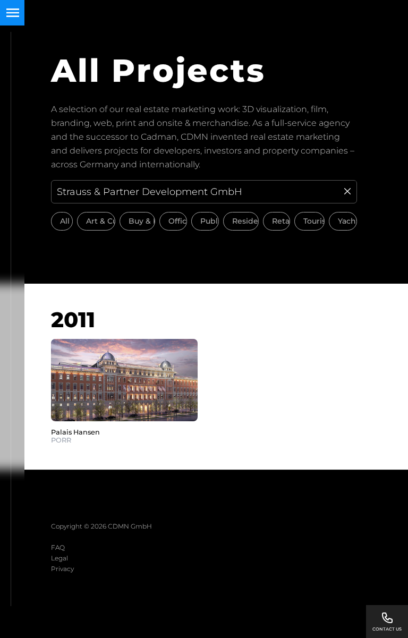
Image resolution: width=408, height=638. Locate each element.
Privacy (62, 569)
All (65, 221)
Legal (59, 558)
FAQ (58, 547)
